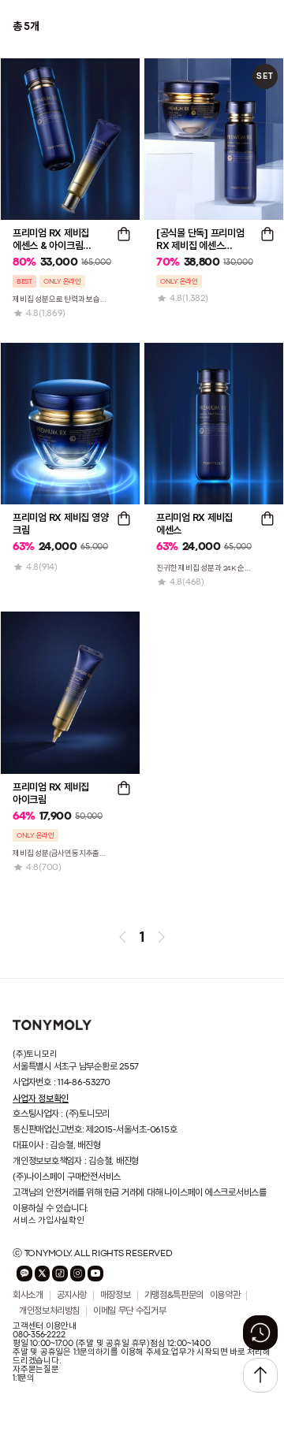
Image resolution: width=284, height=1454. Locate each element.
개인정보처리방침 (49, 1311)
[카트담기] (124, 234)
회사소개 (28, 1296)
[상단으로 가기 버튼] (260, 1375)
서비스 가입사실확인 (48, 1221)
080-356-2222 (39, 1335)
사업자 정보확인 (41, 1098)
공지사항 (72, 1296)
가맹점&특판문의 (174, 1296)
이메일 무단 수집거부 (129, 1311)
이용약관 (225, 1296)
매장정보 (115, 1296)
